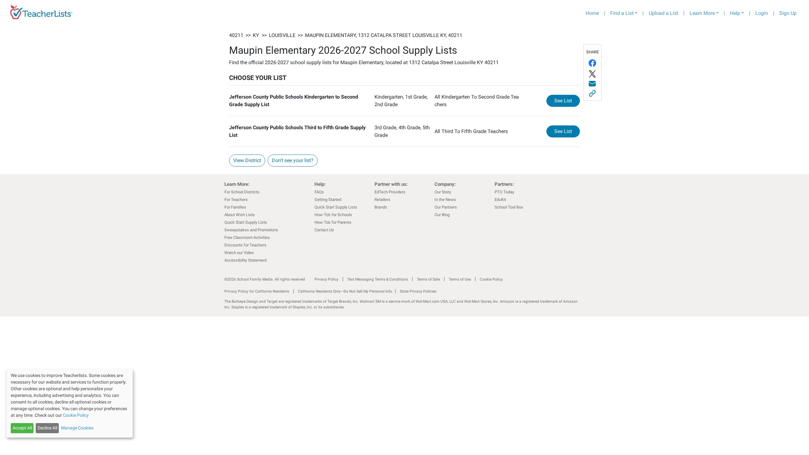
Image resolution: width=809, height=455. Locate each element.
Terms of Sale (428, 279)
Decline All (47, 427)
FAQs (319, 192)
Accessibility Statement (245, 260)
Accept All (22, 427)
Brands (380, 207)
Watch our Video (239, 252)
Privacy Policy (326, 279)
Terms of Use (460, 279)
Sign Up (788, 13)
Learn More (702, 13)
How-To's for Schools (333, 214)
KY (256, 35)
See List (567, 100)
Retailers (382, 199)
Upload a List (663, 13)
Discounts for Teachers (245, 245)
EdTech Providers (389, 192)
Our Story (443, 192)
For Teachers (236, 199)
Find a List (622, 13)
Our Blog (442, 214)
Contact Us (324, 230)
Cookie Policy (491, 279)
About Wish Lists (239, 214)
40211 (236, 35)
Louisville (282, 35)
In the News (445, 199)
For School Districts (241, 192)
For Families (235, 207)
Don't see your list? (292, 160)
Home (592, 13)
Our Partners (446, 207)
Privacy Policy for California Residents (256, 291)
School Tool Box (509, 207)
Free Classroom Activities (247, 237)
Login (761, 13)
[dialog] (69, 403)
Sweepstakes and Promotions (251, 230)
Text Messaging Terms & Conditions (377, 279)
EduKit (500, 199)
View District (247, 160)
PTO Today (504, 192)
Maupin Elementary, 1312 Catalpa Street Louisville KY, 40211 (383, 35)
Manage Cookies (77, 427)
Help (735, 13)
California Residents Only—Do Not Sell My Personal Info (345, 291)
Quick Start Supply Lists (245, 222)
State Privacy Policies (418, 291)
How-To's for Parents (332, 222)
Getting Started (327, 199)
